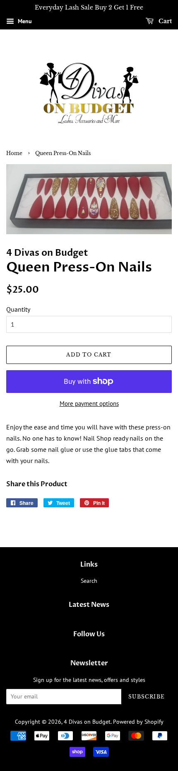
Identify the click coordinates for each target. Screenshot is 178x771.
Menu (24, 21)
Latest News (89, 604)
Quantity (18, 309)
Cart (164, 21)
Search (89, 580)
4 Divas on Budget (87, 721)
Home (14, 153)
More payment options (89, 403)
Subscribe (146, 696)
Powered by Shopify (138, 721)
